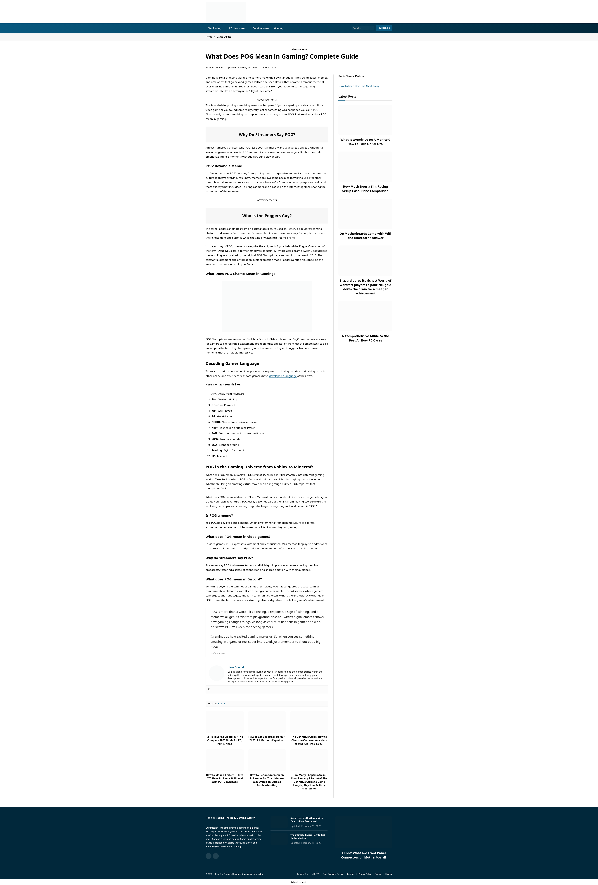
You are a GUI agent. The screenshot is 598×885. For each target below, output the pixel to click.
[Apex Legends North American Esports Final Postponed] (279, 822)
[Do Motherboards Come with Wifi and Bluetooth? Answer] (365, 214)
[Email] (195, 116)
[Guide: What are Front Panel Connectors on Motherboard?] (363, 832)
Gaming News (261, 28)
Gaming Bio (302, 874)
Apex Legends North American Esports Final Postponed (306, 820)
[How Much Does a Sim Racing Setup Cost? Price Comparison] (365, 167)
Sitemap (388, 874)
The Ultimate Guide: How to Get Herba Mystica (307, 836)
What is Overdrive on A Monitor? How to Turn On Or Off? (365, 141)
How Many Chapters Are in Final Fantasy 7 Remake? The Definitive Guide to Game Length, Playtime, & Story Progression (309, 781)
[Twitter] (195, 93)
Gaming (278, 28)
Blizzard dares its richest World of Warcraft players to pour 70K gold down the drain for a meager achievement (365, 286)
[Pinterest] (195, 101)
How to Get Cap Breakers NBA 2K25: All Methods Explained (266, 738)
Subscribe (384, 28)
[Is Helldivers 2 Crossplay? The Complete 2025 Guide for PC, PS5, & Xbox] (225, 722)
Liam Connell (216, 67)
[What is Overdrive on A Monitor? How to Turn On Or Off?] (365, 120)
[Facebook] (195, 86)
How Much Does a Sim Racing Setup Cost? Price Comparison (365, 188)
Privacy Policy (364, 874)
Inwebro (259, 874)
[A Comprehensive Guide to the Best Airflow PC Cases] (365, 316)
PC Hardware (237, 28)
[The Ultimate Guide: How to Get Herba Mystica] (279, 839)
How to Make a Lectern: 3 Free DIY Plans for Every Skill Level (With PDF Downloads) (224, 778)
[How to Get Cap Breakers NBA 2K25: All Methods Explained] (267, 722)
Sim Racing (214, 28)
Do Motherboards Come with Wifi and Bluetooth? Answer (365, 235)
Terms (378, 874)
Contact (350, 874)
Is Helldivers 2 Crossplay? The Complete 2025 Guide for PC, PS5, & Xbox (225, 740)
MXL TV (315, 874)
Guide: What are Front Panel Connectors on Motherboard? (364, 855)
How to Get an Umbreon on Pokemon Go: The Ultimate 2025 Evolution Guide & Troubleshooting (267, 780)
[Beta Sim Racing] (226, 11)
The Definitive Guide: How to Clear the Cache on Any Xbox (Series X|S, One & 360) (309, 740)
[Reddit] (195, 108)
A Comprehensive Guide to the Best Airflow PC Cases (365, 338)
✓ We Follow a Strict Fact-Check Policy (358, 85)
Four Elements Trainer (333, 874)
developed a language (283, 376)
